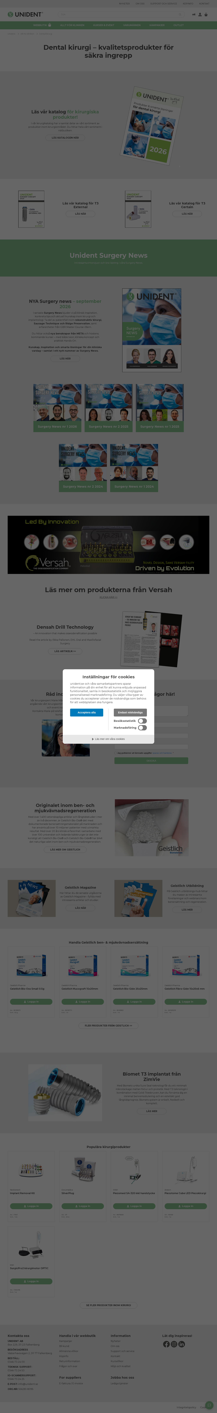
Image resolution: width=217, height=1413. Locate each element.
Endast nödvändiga (130, 712)
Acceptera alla (87, 712)
